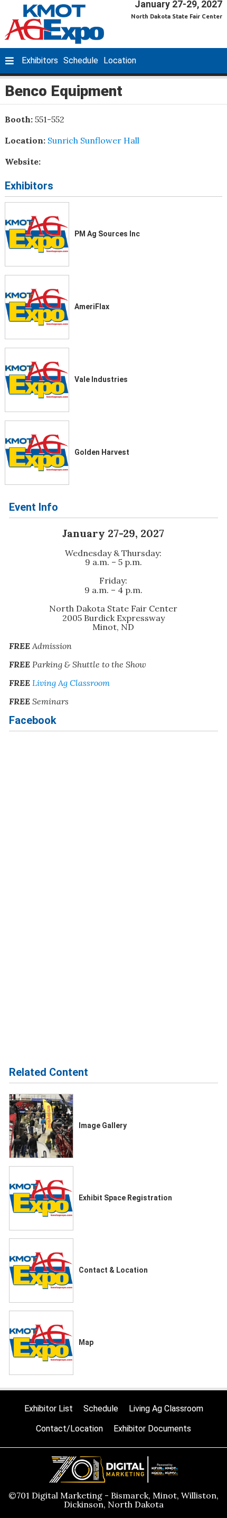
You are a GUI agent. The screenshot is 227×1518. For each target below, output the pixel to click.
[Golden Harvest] (37, 452)
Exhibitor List (48, 1409)
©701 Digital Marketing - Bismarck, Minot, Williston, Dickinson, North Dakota (113, 1500)
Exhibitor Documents (152, 1429)
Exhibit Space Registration (125, 1198)
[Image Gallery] (41, 1126)
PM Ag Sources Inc (107, 234)
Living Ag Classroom (71, 682)
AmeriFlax (91, 306)
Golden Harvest (101, 452)
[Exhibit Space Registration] (41, 1198)
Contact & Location (113, 1270)
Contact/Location (69, 1429)
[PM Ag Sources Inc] (37, 234)
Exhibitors (40, 60)
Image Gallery (103, 1125)
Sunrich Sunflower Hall (93, 140)
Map (86, 1342)
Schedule (80, 60)
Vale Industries (101, 379)
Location (119, 60)
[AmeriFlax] (37, 307)
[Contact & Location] (41, 1270)
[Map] (41, 1342)
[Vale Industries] (37, 380)
